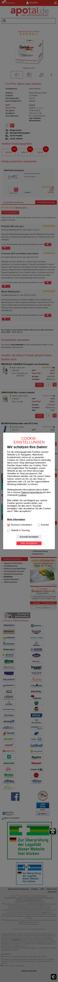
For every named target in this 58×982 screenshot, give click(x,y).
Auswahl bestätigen (29, 536)
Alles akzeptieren (29, 543)
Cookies (22, 495)
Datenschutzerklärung (32, 492)
